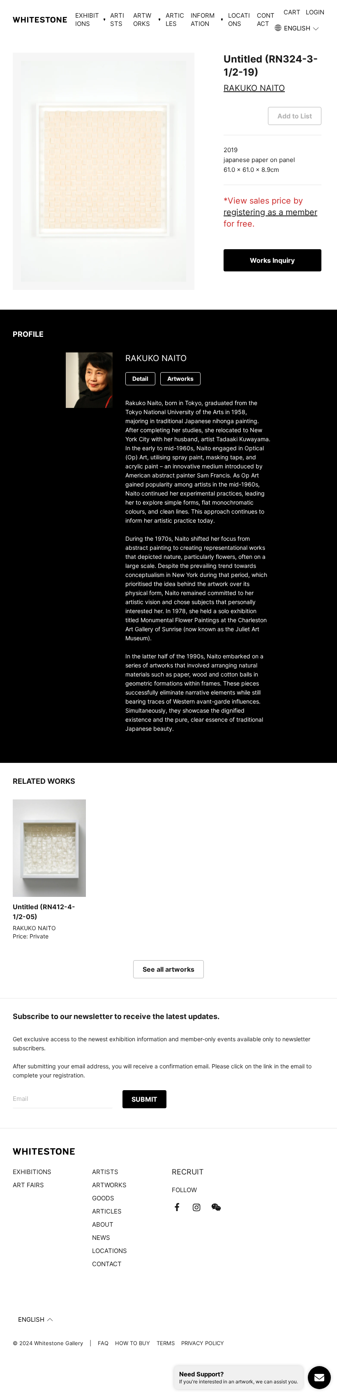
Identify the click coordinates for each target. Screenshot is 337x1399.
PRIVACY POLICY (202, 1343)
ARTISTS (117, 20)
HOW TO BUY (132, 1343)
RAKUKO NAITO (254, 88)
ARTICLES (175, 20)
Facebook (177, 1207)
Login (315, 12)
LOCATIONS (239, 20)
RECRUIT (188, 1171)
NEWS (101, 1237)
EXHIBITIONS (32, 1172)
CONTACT (266, 20)
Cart (292, 12)
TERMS (166, 1343)
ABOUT (102, 1224)
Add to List (294, 116)
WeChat (216, 1207)
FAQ (103, 1343)
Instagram (196, 1207)
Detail (140, 378)
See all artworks (168, 969)
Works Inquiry (272, 260)
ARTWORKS (109, 1185)
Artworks (180, 378)
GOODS (103, 1198)
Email (20, 1099)
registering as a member (270, 212)
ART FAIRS (28, 1185)
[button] (297, 28)
